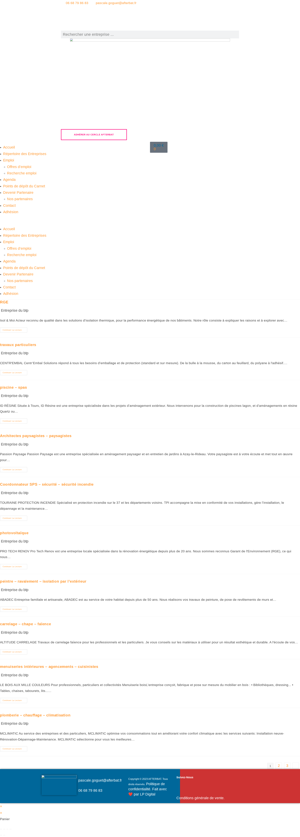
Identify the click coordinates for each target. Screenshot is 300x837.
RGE (4, 302)
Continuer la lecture (15, 329)
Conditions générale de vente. (200, 798)
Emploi (8, 160)
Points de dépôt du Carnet (24, 186)
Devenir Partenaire (18, 193)
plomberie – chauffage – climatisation (35, 715)
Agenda (9, 180)
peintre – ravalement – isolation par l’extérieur (43, 581)
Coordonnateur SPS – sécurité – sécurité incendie (47, 484)
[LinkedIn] (194, 12)
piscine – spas (13, 387)
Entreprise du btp (14, 310)
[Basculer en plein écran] (4, 829)
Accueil (9, 147)
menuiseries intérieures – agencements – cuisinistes (49, 666)
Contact (9, 205)
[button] (75, 221)
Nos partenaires (20, 199)
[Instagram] (194, 18)
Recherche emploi (21, 173)
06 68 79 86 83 (77, 3)
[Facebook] (194, 5)
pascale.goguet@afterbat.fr (116, 3)
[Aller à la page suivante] (295, 766)
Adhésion (10, 212)
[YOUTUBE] (194, 25)
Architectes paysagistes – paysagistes (35, 436)
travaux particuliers (18, 345)
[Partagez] (7, 829)
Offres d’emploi (19, 167)
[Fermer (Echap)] (10, 829)
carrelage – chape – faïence (25, 624)
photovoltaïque (14, 533)
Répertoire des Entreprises (24, 154)
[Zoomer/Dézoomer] (1, 829)
